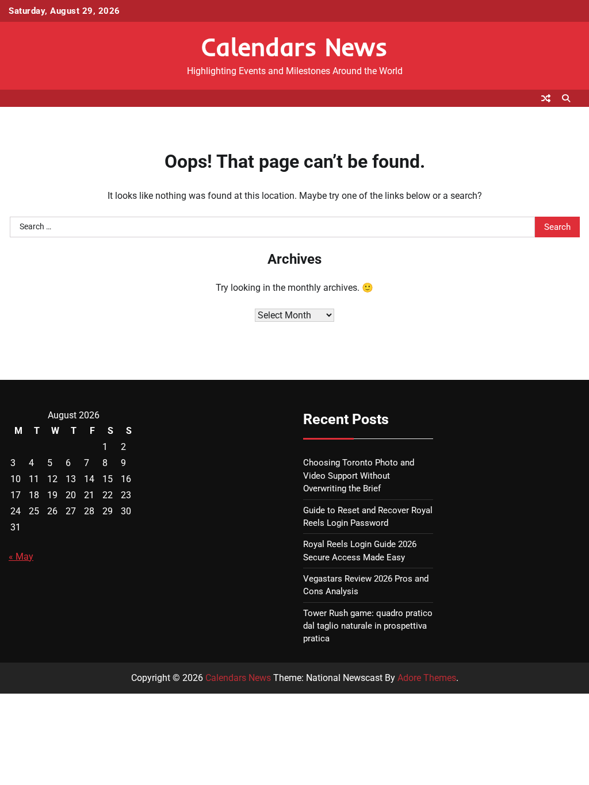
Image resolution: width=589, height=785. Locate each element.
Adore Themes (426, 677)
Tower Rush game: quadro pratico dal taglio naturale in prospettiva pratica (368, 626)
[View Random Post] (545, 98)
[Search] (566, 98)
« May (21, 556)
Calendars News (294, 46)
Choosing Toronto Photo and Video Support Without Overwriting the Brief (358, 475)
